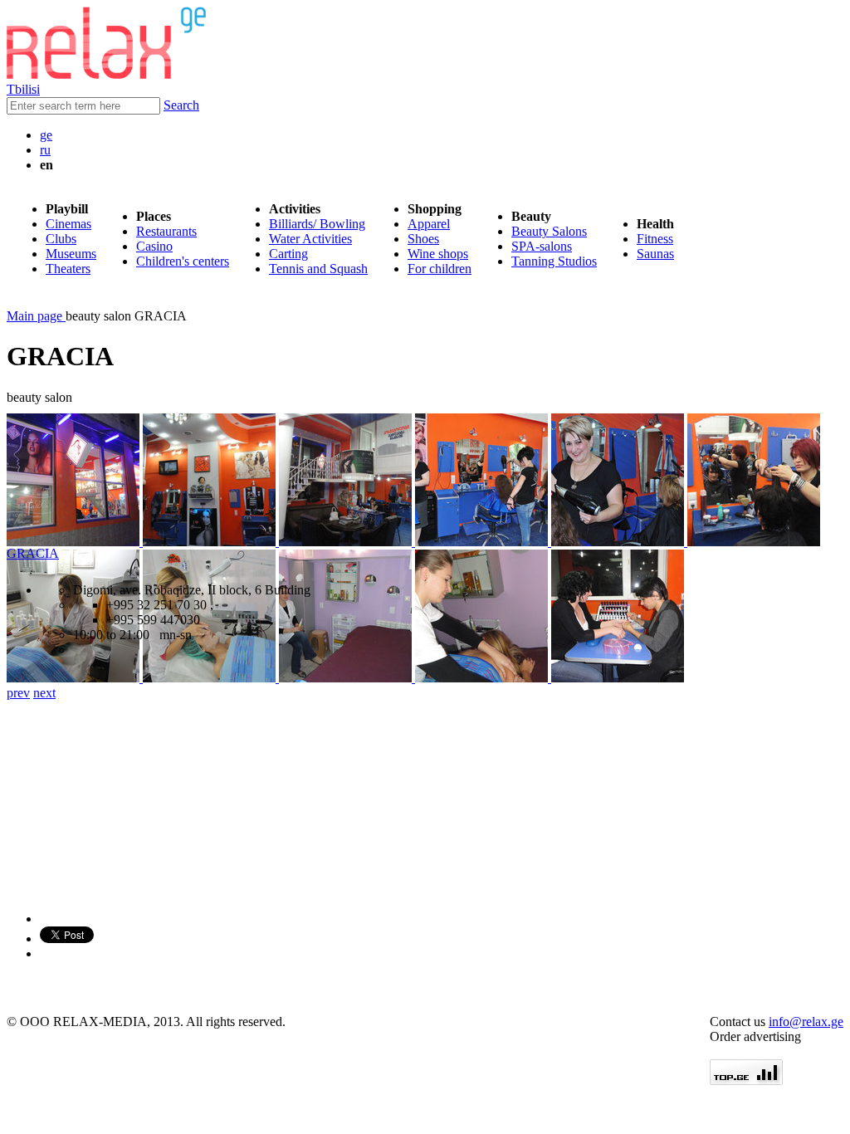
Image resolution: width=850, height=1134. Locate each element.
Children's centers (182, 261)
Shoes (423, 239)
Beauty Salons (549, 231)
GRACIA (33, 553)
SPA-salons (541, 246)
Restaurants (166, 231)
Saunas (655, 254)
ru (45, 150)
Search (181, 105)
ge (46, 135)
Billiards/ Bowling (317, 224)
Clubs (61, 239)
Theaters (68, 269)
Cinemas (68, 224)
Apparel (429, 224)
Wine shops (438, 254)
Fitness (655, 239)
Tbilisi (23, 89)
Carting (288, 254)
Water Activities (310, 239)
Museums (71, 254)
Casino (154, 246)
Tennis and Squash (318, 269)
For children (439, 269)
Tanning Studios (554, 261)
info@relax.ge (806, 1021)
